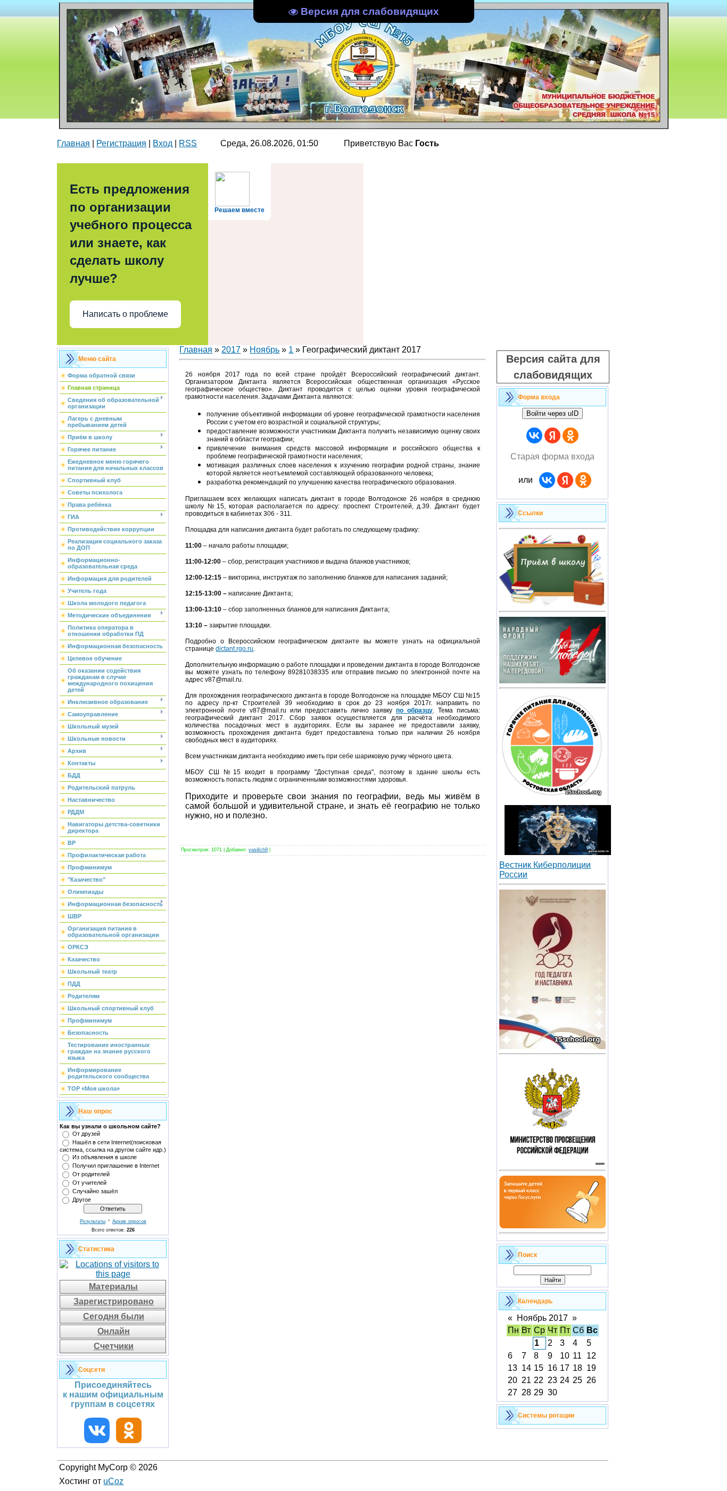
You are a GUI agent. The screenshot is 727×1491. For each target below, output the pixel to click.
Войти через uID (552, 413)
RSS (188, 143)
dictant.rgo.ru (234, 648)
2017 (231, 349)
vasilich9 (258, 849)
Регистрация (121, 143)
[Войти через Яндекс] (552, 435)
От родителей (91, 1174)
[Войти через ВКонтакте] (534, 435)
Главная (73, 143)
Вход (162, 143)
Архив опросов (129, 1221)
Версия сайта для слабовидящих (553, 367)
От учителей (89, 1182)
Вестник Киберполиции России (545, 869)
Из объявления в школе (104, 1157)
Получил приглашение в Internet (115, 1165)
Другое (81, 1199)
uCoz (113, 1481)
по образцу (414, 710)
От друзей (86, 1133)
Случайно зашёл (95, 1191)
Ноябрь (264, 349)
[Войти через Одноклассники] (571, 435)
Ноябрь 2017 (542, 1317)
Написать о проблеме (125, 314)
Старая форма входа (552, 456)
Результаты (92, 1221)
